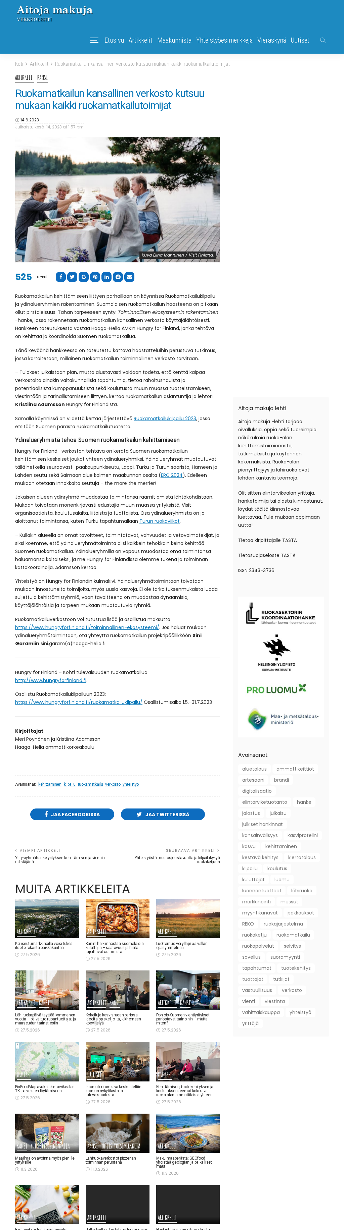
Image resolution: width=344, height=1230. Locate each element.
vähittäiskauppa (261, 1012)
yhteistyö (131, 784)
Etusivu (114, 40)
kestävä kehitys (260, 857)
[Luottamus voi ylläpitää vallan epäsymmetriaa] (188, 918)
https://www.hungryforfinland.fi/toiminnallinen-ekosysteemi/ (87, 627)
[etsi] (323, 40)
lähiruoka (301, 890)
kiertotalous (302, 857)
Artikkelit (141, 40)
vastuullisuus (257, 990)
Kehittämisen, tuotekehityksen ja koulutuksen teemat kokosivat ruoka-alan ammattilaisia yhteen (184, 1090)
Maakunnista (174, 40)
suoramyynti (285, 957)
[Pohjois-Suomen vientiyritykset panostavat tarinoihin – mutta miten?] (188, 990)
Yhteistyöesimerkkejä (224, 40)
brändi (281, 780)
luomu (282, 879)
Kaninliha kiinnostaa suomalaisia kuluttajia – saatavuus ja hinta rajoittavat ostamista (114, 947)
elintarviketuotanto (264, 802)
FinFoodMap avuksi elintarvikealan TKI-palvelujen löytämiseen (45, 1088)
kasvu (249, 846)
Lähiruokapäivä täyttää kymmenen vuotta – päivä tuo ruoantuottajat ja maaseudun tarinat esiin (45, 1019)
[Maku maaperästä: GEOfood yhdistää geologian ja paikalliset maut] (188, 1133)
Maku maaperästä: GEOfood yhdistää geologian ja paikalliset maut (184, 1162)
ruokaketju (254, 935)
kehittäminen (49, 784)
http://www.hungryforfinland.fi (50, 680)
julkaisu (278, 813)
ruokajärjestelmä (283, 923)
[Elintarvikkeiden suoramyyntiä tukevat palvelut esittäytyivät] (47, 1204)
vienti (248, 1001)
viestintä (275, 1001)
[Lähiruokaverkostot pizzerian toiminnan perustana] (117, 1133)
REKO (248, 923)
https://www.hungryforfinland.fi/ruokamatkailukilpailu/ (78, 702)
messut (289, 901)
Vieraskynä (271, 40)
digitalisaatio (257, 791)
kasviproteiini (303, 835)
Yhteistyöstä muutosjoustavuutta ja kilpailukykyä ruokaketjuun (177, 859)
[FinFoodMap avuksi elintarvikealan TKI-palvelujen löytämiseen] (47, 1061)
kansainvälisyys (260, 835)
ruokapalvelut (258, 946)
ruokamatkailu (90, 784)
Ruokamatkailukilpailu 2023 (165, 418)
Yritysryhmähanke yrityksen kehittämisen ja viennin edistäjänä (60, 859)
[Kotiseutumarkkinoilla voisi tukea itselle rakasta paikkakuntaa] (47, 918)
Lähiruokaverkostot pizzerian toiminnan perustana (111, 1160)
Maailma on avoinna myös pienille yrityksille (44, 1160)
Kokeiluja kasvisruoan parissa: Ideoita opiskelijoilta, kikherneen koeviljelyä (113, 1019)
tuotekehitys (296, 968)
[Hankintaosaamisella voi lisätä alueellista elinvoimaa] (188, 1204)
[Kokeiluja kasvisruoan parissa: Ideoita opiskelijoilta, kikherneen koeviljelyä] (117, 990)
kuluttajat (253, 879)
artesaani (253, 780)
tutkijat (281, 979)
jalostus (251, 813)
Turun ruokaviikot (159, 521)
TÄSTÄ (289, 540)
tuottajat (252, 979)
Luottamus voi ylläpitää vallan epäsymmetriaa (182, 945)
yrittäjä (250, 1023)
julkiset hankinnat (262, 824)
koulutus (277, 868)
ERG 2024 (172, 475)
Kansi (42, 77)
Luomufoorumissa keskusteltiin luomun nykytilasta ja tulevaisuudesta (113, 1090)
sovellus (251, 957)
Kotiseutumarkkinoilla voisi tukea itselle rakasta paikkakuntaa (44, 945)
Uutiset (300, 40)
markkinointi (256, 901)
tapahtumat (256, 968)
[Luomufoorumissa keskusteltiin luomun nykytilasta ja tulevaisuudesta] (117, 1061)
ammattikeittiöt (295, 769)
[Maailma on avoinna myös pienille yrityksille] (47, 1133)
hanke (304, 802)
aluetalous (254, 769)
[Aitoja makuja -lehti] (54, 13)
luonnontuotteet (262, 890)
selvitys (292, 946)
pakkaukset (301, 912)
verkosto (112, 784)
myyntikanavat (260, 912)
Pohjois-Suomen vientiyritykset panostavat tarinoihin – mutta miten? (183, 1019)
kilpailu (70, 784)
